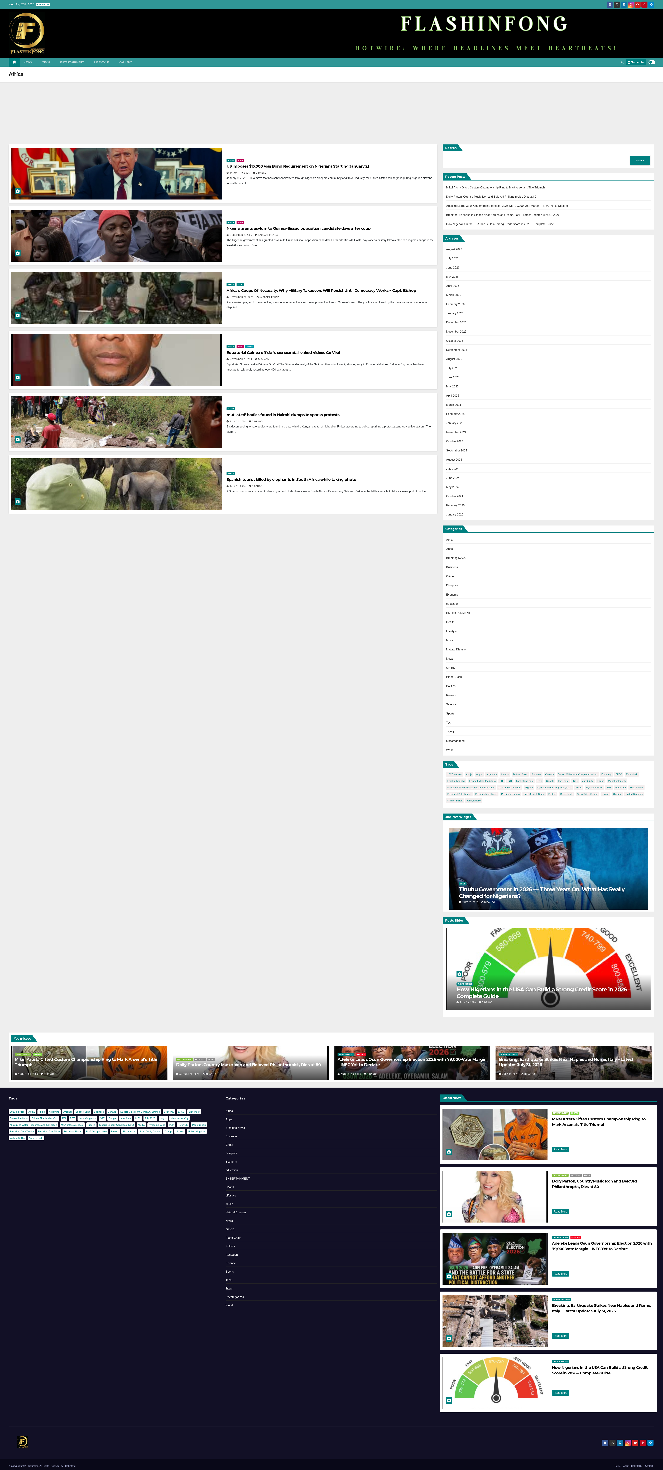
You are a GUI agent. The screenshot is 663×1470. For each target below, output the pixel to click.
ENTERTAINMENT (72, 62)
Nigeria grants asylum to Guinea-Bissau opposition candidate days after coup (299, 228)
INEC (575, 781)
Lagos (600, 781)
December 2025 (456, 322)
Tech (46, 62)
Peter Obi (620, 787)
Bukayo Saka (520, 774)
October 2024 (454, 441)
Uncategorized (455, 740)
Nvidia (578, 787)
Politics (450, 686)
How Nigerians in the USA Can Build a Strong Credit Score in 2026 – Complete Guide (500, 224)
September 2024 (456, 450)
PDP (609, 787)
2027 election (454, 774)
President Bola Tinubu (459, 794)
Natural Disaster (456, 649)
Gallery (125, 62)
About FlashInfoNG (632, 1466)
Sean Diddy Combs (587, 794)
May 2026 (452, 276)
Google (550, 781)
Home (618, 1466)
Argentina (491, 774)
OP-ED (240, 284)
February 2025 (455, 413)
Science (451, 704)
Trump (605, 794)
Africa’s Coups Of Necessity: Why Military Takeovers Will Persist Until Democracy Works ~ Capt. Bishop (321, 290)
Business (452, 567)
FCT (509, 781)
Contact (649, 1466)
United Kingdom (634, 794)
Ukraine (617, 794)
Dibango (261, 173)
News (28, 62)
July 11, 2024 (238, 486)
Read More (560, 1149)
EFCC (619, 774)
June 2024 (452, 477)
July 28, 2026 (470, 902)
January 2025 (454, 423)
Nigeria (529, 787)
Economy (452, 594)
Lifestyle (102, 62)
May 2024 (452, 487)
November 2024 (456, 432)
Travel (249, 347)
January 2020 (454, 514)
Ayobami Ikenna (268, 235)
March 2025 (453, 404)
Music (450, 640)
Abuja (469, 774)
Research (452, 695)
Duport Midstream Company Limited (577, 774)
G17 (539, 781)
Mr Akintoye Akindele (509, 787)
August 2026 (454, 249)
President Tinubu (510, 794)
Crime (450, 576)
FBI (501, 781)
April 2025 (452, 395)
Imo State (563, 781)
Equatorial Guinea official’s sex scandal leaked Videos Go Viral (283, 352)
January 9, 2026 (240, 173)
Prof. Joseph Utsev (534, 794)
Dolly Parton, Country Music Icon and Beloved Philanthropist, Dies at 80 (491, 196)
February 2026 (455, 304)
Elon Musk (631, 774)
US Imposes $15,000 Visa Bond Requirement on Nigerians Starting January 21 (298, 166)
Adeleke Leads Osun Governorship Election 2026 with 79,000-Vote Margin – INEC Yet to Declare (507, 205)
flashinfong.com (525, 781)
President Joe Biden (486, 794)
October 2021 (454, 496)
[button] (622, 62)
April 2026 (452, 285)
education (452, 603)
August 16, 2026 (351, 1074)
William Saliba (455, 800)
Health (450, 622)
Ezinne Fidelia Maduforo (482, 781)
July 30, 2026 (468, 1002)
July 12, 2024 (238, 421)
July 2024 (452, 468)
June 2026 (452, 267)
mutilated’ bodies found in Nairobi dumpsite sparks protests (283, 414)
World (450, 750)
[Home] (14, 62)
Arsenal (505, 774)
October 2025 (454, 340)
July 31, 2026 (510, 1074)
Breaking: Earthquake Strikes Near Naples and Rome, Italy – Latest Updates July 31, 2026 (502, 214)
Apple (479, 774)
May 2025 (452, 386)
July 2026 (452, 258)
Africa (231, 160)
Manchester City (617, 781)
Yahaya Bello (474, 800)
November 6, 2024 (241, 359)
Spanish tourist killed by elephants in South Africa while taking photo (291, 479)
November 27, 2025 (242, 297)
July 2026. (587, 781)
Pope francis (636, 787)
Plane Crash (454, 676)
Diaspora (452, 585)
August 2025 (454, 359)
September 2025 (456, 349)
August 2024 (454, 459)
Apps (449, 548)
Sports (450, 713)
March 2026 (453, 295)
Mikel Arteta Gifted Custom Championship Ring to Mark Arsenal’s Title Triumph (495, 187)
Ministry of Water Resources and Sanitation (470, 787)
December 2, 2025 (241, 235)
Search (451, 148)
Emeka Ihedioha (456, 781)
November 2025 (456, 331)
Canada (549, 774)
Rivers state (566, 794)
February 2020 (455, 505)
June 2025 (452, 377)
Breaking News (455, 558)
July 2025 (452, 368)
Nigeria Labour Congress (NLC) (554, 787)
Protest (552, 794)
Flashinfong (69, 1466)
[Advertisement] (331, 108)
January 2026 (454, 313)
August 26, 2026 (28, 1074)
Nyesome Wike (594, 787)
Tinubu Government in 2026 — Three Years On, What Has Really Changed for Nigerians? (542, 892)
